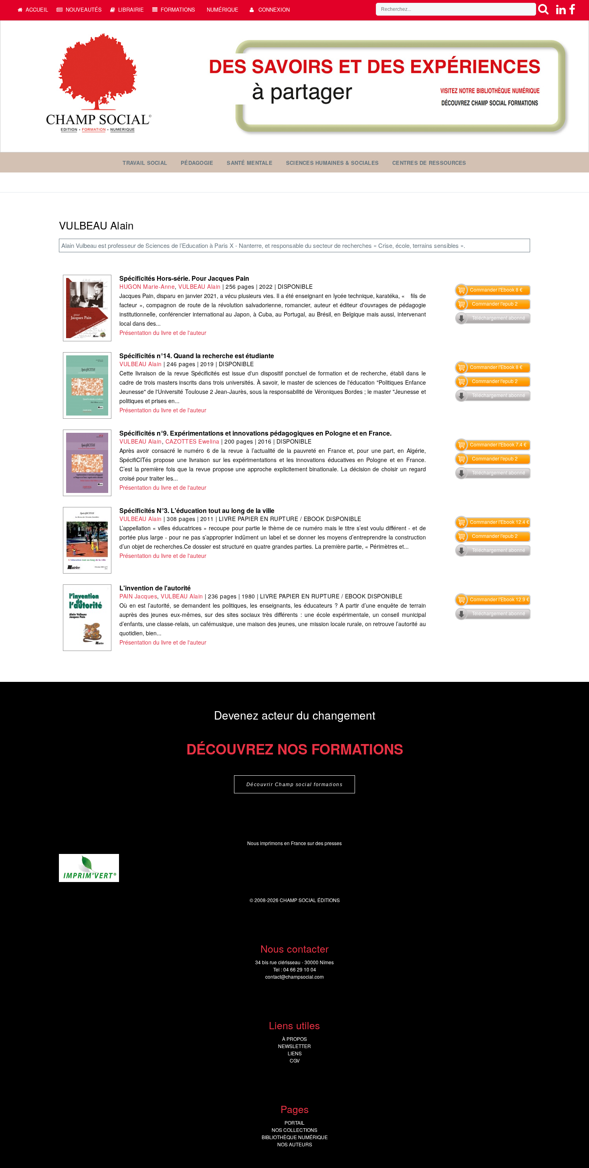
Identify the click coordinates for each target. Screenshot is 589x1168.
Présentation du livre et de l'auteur (162, 332)
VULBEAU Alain (199, 286)
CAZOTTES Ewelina (192, 441)
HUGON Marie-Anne (147, 286)
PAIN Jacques (138, 596)
